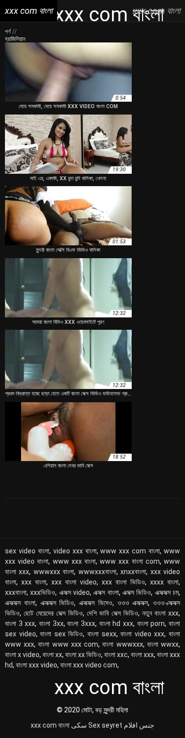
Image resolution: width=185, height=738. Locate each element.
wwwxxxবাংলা (97, 572)
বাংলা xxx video (36, 665)
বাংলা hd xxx (116, 623)
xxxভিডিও (42, 592)
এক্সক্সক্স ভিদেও (95, 603)
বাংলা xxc (116, 655)
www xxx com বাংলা (130, 551)
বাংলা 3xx (51, 623)
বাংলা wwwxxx (122, 644)
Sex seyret (105, 725)
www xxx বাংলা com (130, 561)
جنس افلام (139, 725)
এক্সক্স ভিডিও (136, 592)
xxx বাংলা (33, 582)
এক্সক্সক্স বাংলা (20, 603)
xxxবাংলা (16, 592)
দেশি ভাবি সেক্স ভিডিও (112, 613)
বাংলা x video (22, 655)
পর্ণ (8, 31)
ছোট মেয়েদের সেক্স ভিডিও (53, 613)
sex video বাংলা (27, 551)
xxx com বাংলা (50, 725)
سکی (79, 725)
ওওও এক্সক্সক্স (132, 603)
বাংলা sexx (101, 634)
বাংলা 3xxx (81, 623)
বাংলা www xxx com (68, 644)
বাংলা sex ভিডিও (61, 634)
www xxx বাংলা (74, 561)
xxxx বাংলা (164, 582)
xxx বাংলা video (74, 582)
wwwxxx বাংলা (54, 572)
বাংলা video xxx (142, 634)
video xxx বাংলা (75, 551)
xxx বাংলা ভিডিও (123, 582)
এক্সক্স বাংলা (105, 592)
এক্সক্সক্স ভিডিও (57, 603)
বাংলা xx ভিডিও (83, 655)
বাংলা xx (52, 655)
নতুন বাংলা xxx (160, 613)
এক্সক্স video (74, 592)
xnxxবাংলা (133, 572)
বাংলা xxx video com (88, 665)
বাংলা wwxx (163, 644)
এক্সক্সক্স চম (167, 592)
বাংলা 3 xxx (20, 623)
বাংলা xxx (142, 655)
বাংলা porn (151, 623)
